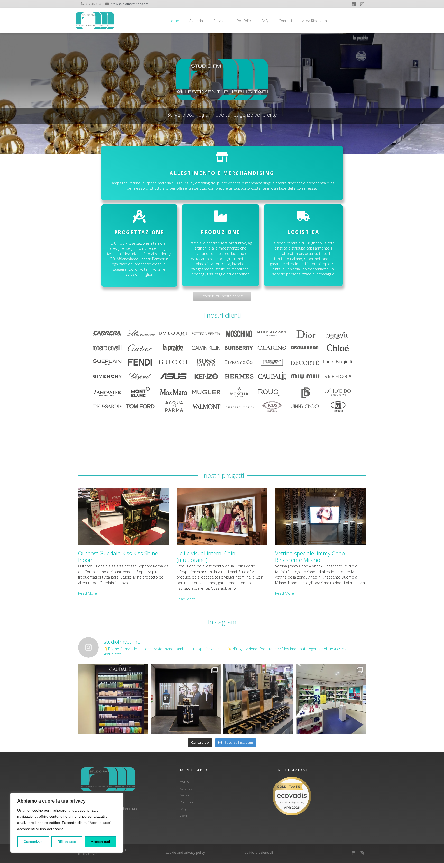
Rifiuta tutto (67, 842)
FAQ (264, 20)
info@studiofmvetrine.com (129, 4)
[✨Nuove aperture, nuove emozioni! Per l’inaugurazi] (113, 699)
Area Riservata (314, 20)
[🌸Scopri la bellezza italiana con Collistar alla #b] (331, 699)
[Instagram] (362, 4)
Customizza (33, 842)
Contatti (285, 20)
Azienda (196, 20)
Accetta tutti (100, 842)
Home (174, 20)
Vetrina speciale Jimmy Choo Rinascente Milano (310, 556)
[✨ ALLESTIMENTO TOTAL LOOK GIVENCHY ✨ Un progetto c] (186, 699)
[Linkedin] (353, 4)
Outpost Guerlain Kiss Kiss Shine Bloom (118, 556)
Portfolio (244, 20)
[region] (66, 823)
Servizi (218, 20)
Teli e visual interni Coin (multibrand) (206, 556)
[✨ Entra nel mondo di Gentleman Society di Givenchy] (258, 699)
